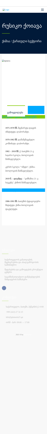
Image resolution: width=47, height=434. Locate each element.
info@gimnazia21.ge (14, 317)
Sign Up (14, 430)
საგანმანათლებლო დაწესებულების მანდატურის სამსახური (22, 278)
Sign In (21, 430)
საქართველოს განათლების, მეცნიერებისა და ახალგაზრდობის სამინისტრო (22, 262)
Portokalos (27, 335)
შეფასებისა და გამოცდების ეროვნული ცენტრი (24, 270)
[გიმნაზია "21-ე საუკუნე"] (6, 10)
